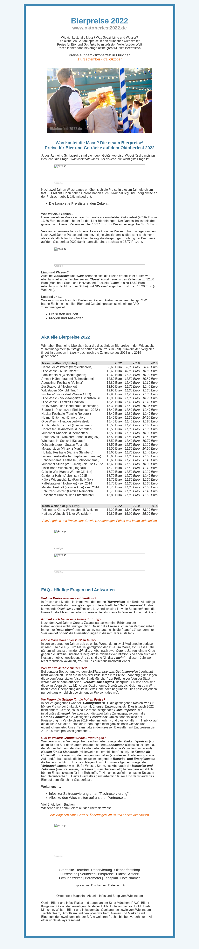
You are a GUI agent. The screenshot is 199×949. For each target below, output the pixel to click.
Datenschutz (117, 885)
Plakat (121, 874)
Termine (82, 870)
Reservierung (101, 870)
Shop (116, 895)
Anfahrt (133, 874)
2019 (142, 217)
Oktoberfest (64, 895)
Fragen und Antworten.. (67, 318)
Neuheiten (88, 874)
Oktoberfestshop (127, 870)
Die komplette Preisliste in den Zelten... (79, 203)
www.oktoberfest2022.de (99, 27)
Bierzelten (121, 727)
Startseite (66, 870)
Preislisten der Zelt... (65, 314)
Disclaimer (98, 885)
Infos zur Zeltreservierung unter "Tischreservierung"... (90, 794)
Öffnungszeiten (71, 878)
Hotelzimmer (130, 878)
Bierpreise (106, 874)
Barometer (93, 878)
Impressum (81, 885)
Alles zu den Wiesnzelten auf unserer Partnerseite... (89, 798)
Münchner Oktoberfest (74, 779)
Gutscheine (68, 874)
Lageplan (111, 878)
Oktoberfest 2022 (65, 241)
